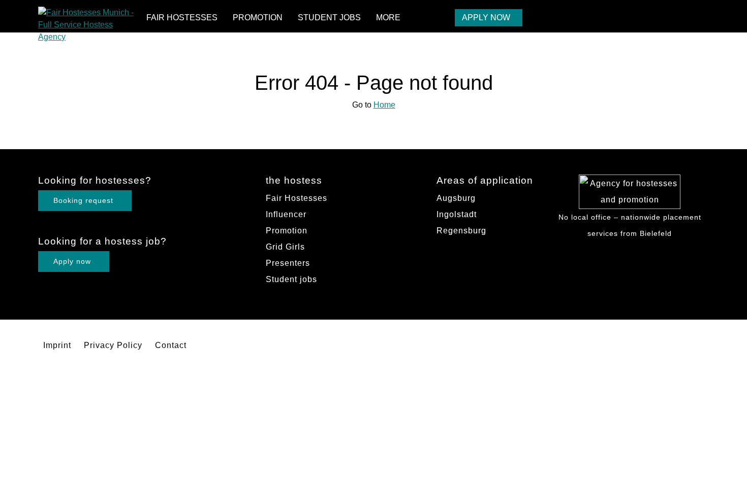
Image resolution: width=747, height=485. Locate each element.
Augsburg (456, 198)
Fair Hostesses (296, 198)
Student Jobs (329, 17)
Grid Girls (285, 247)
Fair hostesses (181, 17)
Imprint (57, 345)
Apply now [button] (72, 261)
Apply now (486, 17)
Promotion (258, 17)
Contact (170, 345)
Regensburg (461, 230)
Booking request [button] (83, 200)
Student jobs (291, 279)
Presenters (288, 263)
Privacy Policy (113, 345)
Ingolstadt (457, 214)
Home (384, 104)
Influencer (286, 214)
